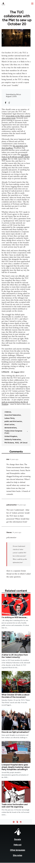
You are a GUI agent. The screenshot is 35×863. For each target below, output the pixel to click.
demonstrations (10, 428)
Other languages (17, 850)
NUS (17, 443)
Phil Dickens (9, 443)
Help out (17, 844)
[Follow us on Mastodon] (21, 822)
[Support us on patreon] (17, 822)
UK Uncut (23, 443)
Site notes (17, 855)
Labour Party (9, 418)
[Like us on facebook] (14, 822)
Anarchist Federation (12, 415)
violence (7, 412)
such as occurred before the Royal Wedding (15, 403)
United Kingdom (10, 436)
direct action (9, 425)
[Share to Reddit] (9, 102)
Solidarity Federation (12, 439)
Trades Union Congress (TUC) (13, 432)
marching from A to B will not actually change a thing (16, 157)
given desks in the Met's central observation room (16, 117)
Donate (17, 839)
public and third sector (13, 421)
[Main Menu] (32, 3)
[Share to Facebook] (5, 102)
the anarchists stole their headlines (15, 147)
